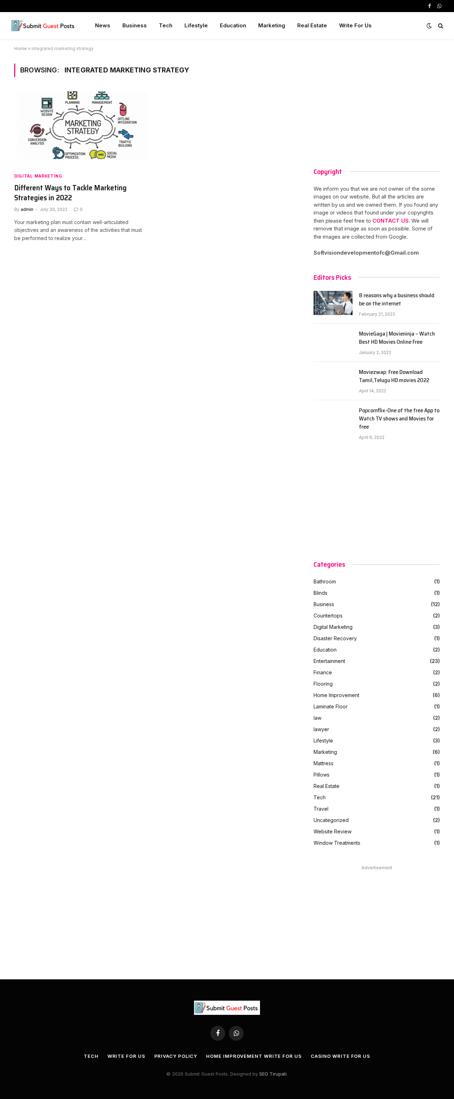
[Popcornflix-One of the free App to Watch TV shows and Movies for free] (333, 419)
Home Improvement (336, 695)
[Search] (440, 26)
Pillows (322, 775)
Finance (323, 672)
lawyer (321, 729)
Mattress (323, 763)
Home (20, 48)
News (102, 25)
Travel (321, 809)
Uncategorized (331, 820)
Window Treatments (337, 843)
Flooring (323, 684)
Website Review (332, 831)
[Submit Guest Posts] (44, 25)
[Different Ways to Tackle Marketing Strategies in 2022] (81, 129)
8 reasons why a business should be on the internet (396, 300)
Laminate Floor (331, 706)
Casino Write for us (340, 1056)
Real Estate (312, 25)
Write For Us (355, 25)
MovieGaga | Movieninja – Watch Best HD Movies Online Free (397, 338)
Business (134, 25)
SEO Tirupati (273, 1074)
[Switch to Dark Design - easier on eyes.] (429, 25)
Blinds (320, 593)
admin (27, 209)
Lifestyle (196, 25)
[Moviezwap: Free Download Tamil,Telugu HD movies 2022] (333, 381)
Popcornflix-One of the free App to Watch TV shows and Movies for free (399, 419)
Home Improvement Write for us (253, 1056)
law (317, 718)
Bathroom (325, 581)
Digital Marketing (38, 176)
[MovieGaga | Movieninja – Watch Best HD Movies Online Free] (333, 342)
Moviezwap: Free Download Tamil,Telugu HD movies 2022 (394, 376)
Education (233, 25)
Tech (165, 25)
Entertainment (329, 661)
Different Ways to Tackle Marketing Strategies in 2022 (70, 193)
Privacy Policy (176, 1056)
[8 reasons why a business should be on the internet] (333, 304)
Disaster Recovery (335, 638)
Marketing (271, 25)
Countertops (328, 616)
